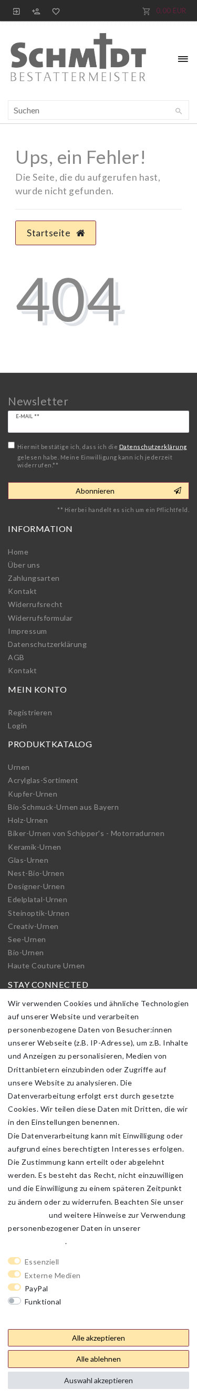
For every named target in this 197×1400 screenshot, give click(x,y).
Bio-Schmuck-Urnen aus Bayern (63, 806)
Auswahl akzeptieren (98, 1380)
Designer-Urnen (36, 886)
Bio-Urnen (26, 952)
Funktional (43, 1301)
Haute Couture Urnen (46, 965)
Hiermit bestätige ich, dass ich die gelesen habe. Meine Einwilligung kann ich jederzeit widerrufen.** (102, 455)
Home (18, 551)
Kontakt (22, 591)
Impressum (27, 630)
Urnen (19, 766)
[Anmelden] (17, 10)
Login (17, 725)
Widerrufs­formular (40, 617)
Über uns (24, 564)
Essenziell (42, 1261)
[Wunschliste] (54, 10)
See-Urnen (27, 939)
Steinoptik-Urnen (38, 912)
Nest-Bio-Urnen (36, 873)
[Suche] (179, 111)
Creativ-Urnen (33, 926)
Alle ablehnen (98, 1358)
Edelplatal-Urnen (37, 899)
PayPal (36, 1288)
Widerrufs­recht (35, 604)
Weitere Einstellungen (48, 1314)
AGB (16, 657)
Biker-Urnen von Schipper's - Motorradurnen (86, 833)
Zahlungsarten (34, 577)
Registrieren (30, 712)
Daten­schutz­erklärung (47, 644)
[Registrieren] (36, 10)
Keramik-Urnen (34, 846)
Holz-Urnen (28, 820)
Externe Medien (53, 1275)
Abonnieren (95, 490)
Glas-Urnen (28, 859)
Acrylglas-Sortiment (43, 780)
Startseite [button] (49, 232)
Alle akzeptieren (98, 1337)
